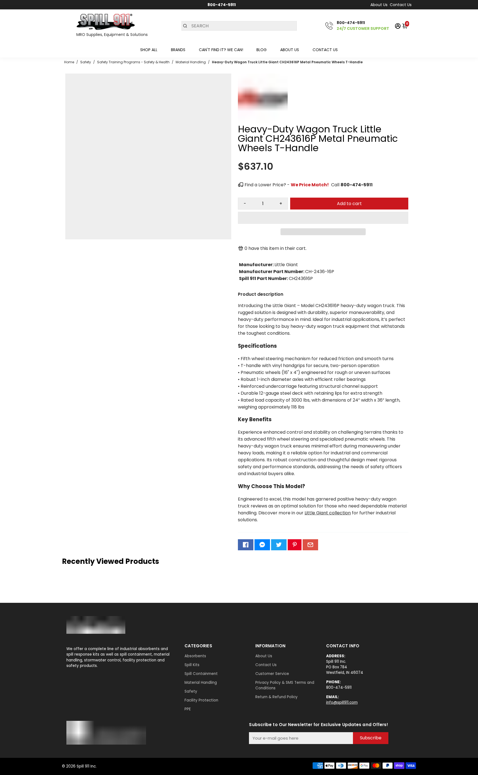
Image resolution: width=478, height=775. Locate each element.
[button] (323, 218)
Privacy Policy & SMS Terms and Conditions (284, 685)
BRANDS (178, 50)
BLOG (261, 50)
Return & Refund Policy (276, 697)
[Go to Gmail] (310, 544)
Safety (191, 691)
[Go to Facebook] (245, 544)
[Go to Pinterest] (295, 544)
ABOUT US (289, 50)
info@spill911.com (342, 702)
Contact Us (401, 4)
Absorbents (195, 656)
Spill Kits (192, 664)
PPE (188, 709)
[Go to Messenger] (262, 544)
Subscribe (370, 738)
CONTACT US (325, 50)
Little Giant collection (328, 513)
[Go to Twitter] (279, 544)
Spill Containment (201, 673)
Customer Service (272, 673)
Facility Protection (201, 700)
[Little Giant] (263, 122)
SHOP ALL (148, 50)
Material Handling (201, 682)
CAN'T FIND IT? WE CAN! (221, 50)
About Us (379, 4)
